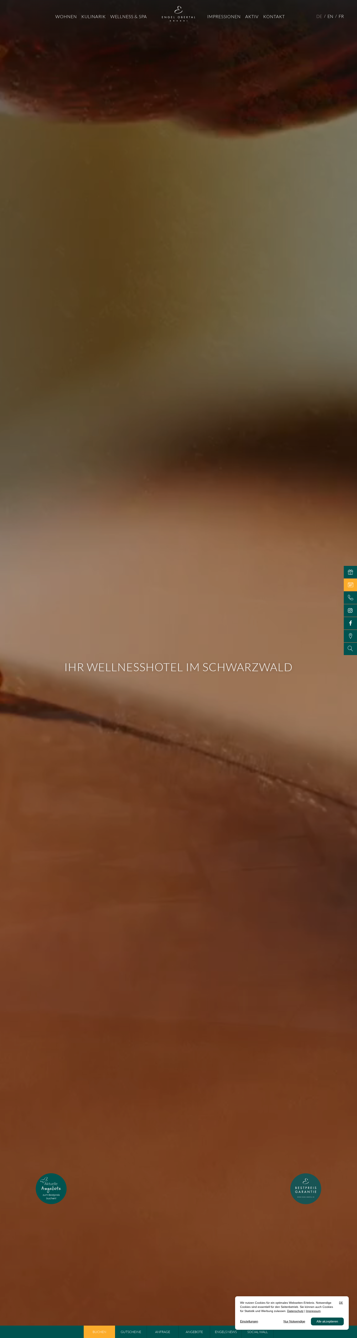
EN (330, 16)
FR (341, 16)
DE (319, 16)
